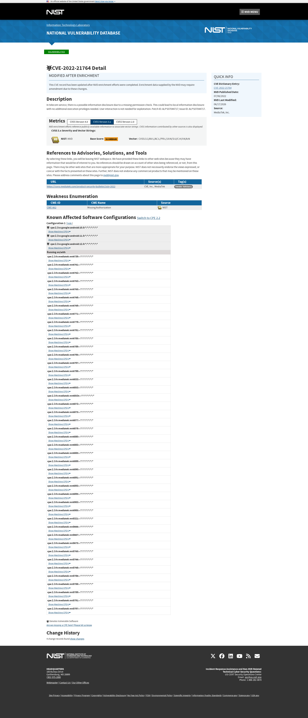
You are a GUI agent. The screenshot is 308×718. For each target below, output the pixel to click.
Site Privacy (54, 695)
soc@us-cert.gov (253, 677)
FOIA (148, 695)
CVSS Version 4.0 (79, 121)
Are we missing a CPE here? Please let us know (69, 625)
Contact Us (64, 682)
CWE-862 (51, 207)
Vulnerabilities (56, 51)
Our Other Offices (80, 682)
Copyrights (96, 695)
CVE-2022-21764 (222, 88)
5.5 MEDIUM (111, 139)
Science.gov (244, 695)
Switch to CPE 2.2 (148, 218)
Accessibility (67, 695)
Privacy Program (82, 695)
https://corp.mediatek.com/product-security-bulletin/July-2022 (81, 186)
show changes (77, 638)
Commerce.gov (230, 695)
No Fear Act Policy (136, 695)
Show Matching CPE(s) (58, 231)
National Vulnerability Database (83, 33)
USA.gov (255, 695)
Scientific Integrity (182, 695)
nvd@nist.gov (111, 175)
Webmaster (52, 682)
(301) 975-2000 (54, 677)
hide (69, 223)
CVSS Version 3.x (102, 121)
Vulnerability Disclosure (114, 695)
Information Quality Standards (207, 695)
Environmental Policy (162, 695)
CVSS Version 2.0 (125, 121)
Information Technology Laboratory (68, 25)
